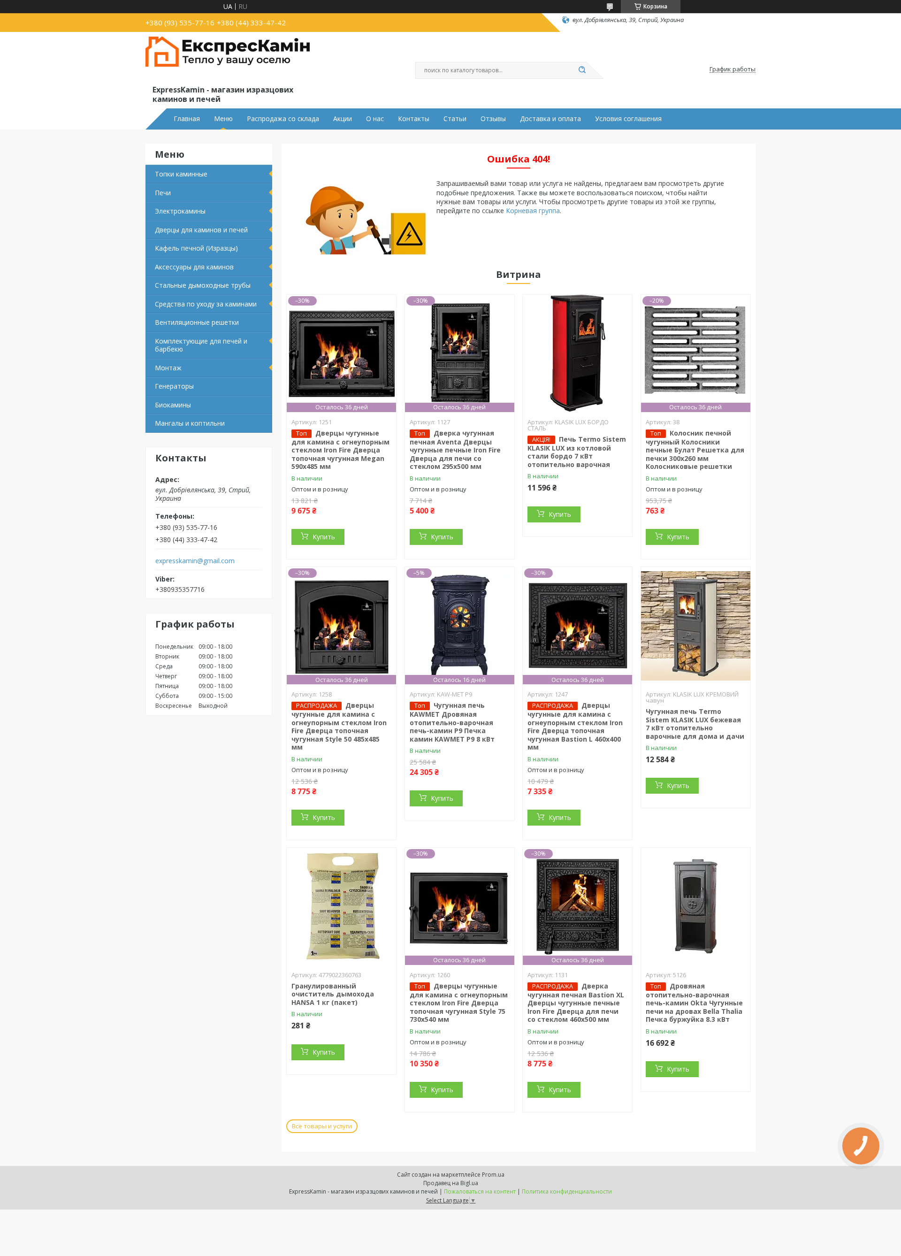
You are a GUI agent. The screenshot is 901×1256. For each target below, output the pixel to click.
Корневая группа (533, 210)
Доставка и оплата (550, 118)
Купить (324, 536)
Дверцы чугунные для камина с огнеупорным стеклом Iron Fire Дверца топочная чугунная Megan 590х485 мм (340, 450)
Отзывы (493, 118)
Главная (187, 118)
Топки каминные (181, 173)
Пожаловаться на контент (480, 1191)
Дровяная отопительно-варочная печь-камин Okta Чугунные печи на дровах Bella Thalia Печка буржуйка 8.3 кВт (694, 1002)
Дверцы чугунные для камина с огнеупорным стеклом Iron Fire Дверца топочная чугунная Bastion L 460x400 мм (575, 726)
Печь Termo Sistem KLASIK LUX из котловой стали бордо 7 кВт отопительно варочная (576, 452)
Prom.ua (493, 1175)
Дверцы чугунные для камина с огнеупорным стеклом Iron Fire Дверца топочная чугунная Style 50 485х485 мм (339, 726)
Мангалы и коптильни (190, 423)
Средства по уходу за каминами (206, 303)
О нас (375, 118)
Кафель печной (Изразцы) (196, 248)
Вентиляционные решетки (197, 322)
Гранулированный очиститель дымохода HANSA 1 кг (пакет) (332, 994)
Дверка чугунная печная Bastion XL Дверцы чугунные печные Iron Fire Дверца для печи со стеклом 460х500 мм (575, 1002)
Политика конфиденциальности (567, 1191)
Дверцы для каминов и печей (201, 229)
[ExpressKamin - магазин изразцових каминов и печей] (227, 60)
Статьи (454, 118)
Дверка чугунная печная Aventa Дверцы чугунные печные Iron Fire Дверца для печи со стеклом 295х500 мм (455, 450)
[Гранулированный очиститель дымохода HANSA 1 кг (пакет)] (341, 906)
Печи (163, 192)
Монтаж (168, 367)
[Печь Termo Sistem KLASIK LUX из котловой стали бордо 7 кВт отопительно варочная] (577, 353)
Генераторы (174, 386)
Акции (342, 118)
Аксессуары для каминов (194, 266)
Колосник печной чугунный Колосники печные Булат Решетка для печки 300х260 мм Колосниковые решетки (695, 450)
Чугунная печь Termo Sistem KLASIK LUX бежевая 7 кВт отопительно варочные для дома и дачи (695, 724)
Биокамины (173, 404)
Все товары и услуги (322, 1126)
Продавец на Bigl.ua (450, 1183)
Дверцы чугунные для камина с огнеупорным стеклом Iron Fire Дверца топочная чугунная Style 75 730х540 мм (459, 1002)
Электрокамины (180, 211)
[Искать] (582, 70)
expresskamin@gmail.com (195, 561)
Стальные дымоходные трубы (203, 285)
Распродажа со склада (283, 118)
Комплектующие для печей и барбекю (201, 345)
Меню (223, 118)
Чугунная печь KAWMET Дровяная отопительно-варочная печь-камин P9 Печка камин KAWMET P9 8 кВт (452, 722)
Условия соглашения (628, 118)
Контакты (413, 118)
